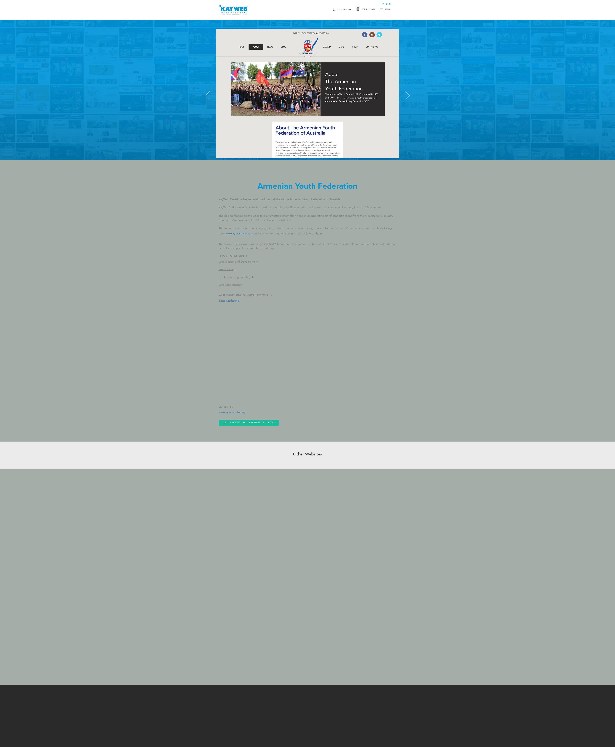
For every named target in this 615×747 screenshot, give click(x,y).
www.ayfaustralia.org (232, 412)
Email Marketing (229, 300)
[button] (230, 91)
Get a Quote (368, 9)
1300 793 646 (344, 9)
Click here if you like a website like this (249, 422)
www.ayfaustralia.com (239, 233)
